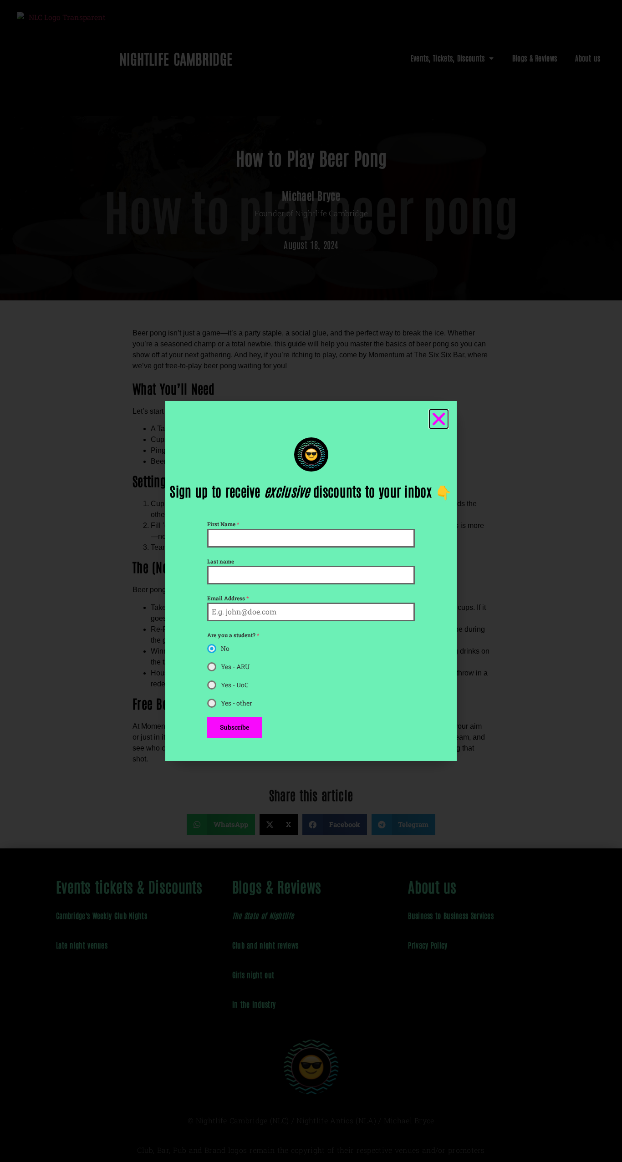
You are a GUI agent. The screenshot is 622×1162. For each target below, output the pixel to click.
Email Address (228, 598)
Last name (220, 561)
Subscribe (234, 727)
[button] (439, 419)
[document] (311, 581)
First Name (223, 524)
